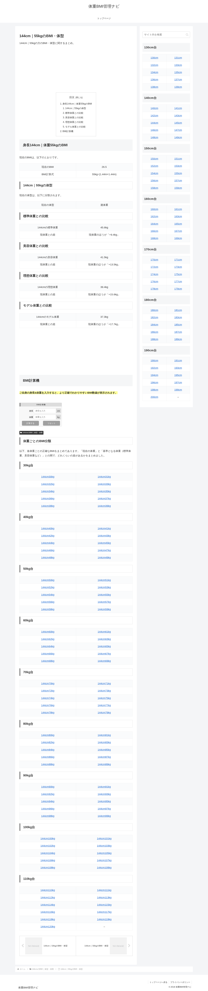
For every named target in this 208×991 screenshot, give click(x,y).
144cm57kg (104, 602)
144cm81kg (104, 735)
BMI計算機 (68, 131)
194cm (154, 375)
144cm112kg (47, 897)
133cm (178, 65)
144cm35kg (104, 491)
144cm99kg (104, 816)
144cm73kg (104, 690)
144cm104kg (47, 853)
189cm (178, 339)
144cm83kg (104, 742)
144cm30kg (47, 476)
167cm (178, 231)
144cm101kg (104, 838)
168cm (154, 238)
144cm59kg (104, 609)
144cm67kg (104, 653)
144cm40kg (47, 528)
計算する (30, 423)
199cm (178, 389)
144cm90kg (47, 786)
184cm (154, 324)
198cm (154, 389)
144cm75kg (104, 698)
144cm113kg (104, 897)
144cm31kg (104, 476)
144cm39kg (104, 506)
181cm (178, 310)
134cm (154, 72)
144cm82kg (47, 742)
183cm (178, 317)
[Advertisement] (76, 69)
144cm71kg (104, 683)
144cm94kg (47, 801)
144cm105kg (104, 853)
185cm (178, 324)
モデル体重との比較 (75, 126)
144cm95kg (104, 801)
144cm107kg (104, 860)
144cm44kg (47, 543)
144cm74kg (47, 698)
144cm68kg (47, 661)
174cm (154, 274)
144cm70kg (47, 683)
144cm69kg (104, 661)
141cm (178, 108)
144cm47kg (104, 550)
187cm (178, 332)
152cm (154, 166)
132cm (154, 65)
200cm (154, 397)
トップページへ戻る (158, 982)
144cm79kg (104, 712)
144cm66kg (47, 653)
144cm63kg (104, 639)
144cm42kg (47, 535)
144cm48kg (47, 557)
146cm (154, 130)
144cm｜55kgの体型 (75, 108)
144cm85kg (104, 749)
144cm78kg (47, 712)
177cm (178, 281)
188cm (154, 339)
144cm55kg (104, 594)
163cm (178, 216)
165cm (178, 223)
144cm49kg (104, 557)
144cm (154, 122)
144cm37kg (104, 498)
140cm (154, 108)
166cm (154, 231)
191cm (178, 360)
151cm (178, 158)
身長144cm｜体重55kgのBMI (77, 103)
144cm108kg (47, 867)
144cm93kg (104, 794)
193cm (178, 368)
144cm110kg (47, 890)
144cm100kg (47, 838)
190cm (154, 360)
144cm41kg (104, 528)
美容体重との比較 (74, 117)
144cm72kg (47, 690)
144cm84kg (47, 749)
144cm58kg (47, 609)
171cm (178, 259)
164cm (154, 223)
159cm (178, 188)
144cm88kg (47, 764)
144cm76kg (47, 705)
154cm (154, 173)
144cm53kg (104, 587)
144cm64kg (47, 646)
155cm (178, 173)
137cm (178, 79)
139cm (178, 87)
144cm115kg (104, 904)
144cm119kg (104, 919)
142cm (154, 115)
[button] (187, 34)
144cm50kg (47, 580)
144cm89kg (104, 764)
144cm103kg (104, 845)
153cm (178, 166)
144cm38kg (47, 506)
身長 (31, 410)
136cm (154, 79)
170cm (154, 259)
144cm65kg (104, 646)
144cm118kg (47, 919)
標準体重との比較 (74, 113)
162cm (154, 216)
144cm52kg (47, 587)
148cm (154, 137)
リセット (51, 423)
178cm (154, 288)
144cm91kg (104, 786)
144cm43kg (104, 535)
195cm (178, 375)
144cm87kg (104, 757)
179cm (178, 288)
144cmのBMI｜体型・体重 (32, 433)
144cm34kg (47, 491)
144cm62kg (47, 639)
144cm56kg (47, 602)
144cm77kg (104, 705)
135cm (178, 72)
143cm (178, 115)
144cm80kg (47, 735)
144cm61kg (104, 631)
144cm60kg (47, 631)
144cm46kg (47, 550)
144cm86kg (47, 757)
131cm (178, 57)
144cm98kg (47, 816)
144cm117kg (104, 912)
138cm (154, 87)
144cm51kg (104, 580)
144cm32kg (47, 484)
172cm (154, 267)
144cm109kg (104, 867)
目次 (71, 97)
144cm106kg (47, 860)
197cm (178, 382)
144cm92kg (47, 794)
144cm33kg (104, 484)
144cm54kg (47, 594)
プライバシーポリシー (180, 982)
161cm (178, 209)
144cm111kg (104, 890)
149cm (178, 137)
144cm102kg (47, 845)
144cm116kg (47, 912)
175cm (178, 274)
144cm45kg (104, 543)
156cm (154, 180)
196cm (154, 382)
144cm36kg (47, 498)
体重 (31, 417)
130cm (154, 57)
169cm (178, 238)
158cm (154, 188)
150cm (154, 158)
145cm (178, 122)
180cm (154, 310)
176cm (154, 281)
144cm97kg (104, 808)
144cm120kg (47, 926)
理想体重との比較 (74, 122)
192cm (154, 368)
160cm (154, 209)
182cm (154, 317)
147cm (178, 130)
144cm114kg (47, 904)
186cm (154, 332)
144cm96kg (47, 808)
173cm (178, 267)
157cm (178, 180)
